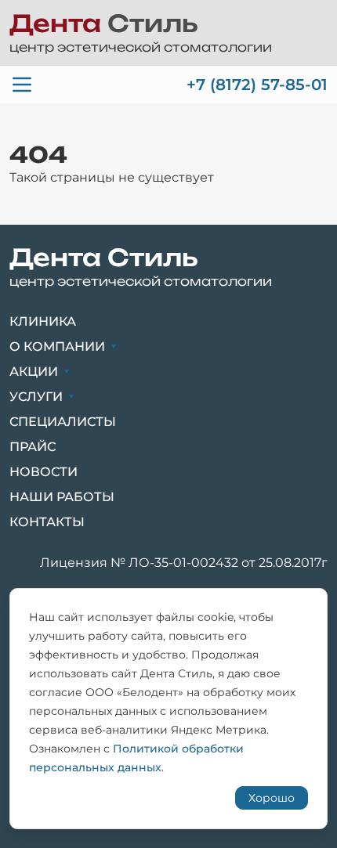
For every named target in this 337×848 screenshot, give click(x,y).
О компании (57, 346)
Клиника (42, 321)
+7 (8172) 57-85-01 (257, 84)
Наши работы (61, 496)
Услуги (36, 396)
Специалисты (62, 421)
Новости (43, 471)
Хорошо (271, 798)
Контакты (47, 521)
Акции (33, 371)
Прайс (32, 446)
